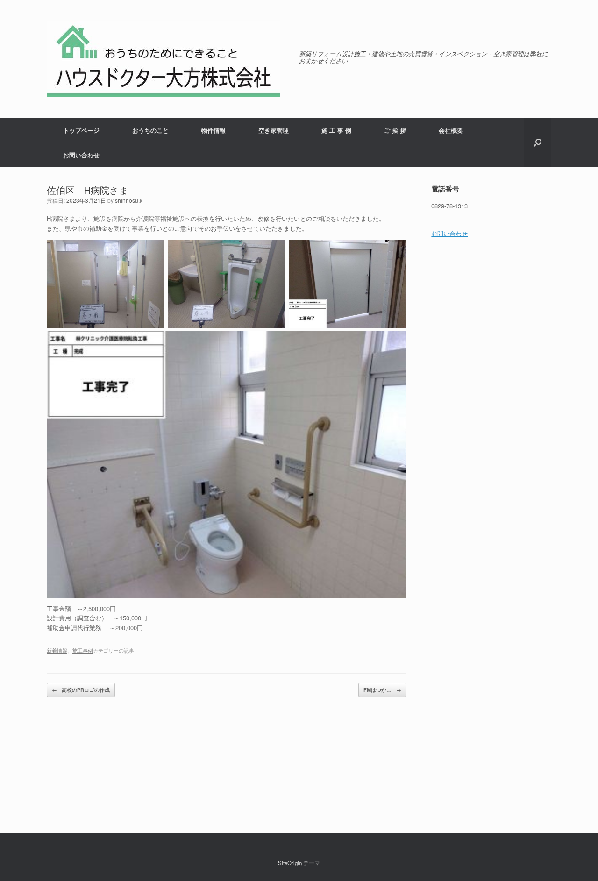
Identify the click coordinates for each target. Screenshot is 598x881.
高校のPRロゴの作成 (81, 689)
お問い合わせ (81, 154)
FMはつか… (382, 689)
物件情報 (213, 130)
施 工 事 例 (336, 130)
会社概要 (451, 130)
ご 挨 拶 (395, 130)
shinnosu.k (128, 200)
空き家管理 (273, 130)
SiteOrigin (290, 863)
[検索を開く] (537, 142)
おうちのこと (150, 130)
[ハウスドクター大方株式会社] (163, 59)
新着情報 (57, 650)
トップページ (81, 130)
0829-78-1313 (449, 205)
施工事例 (82, 650)
